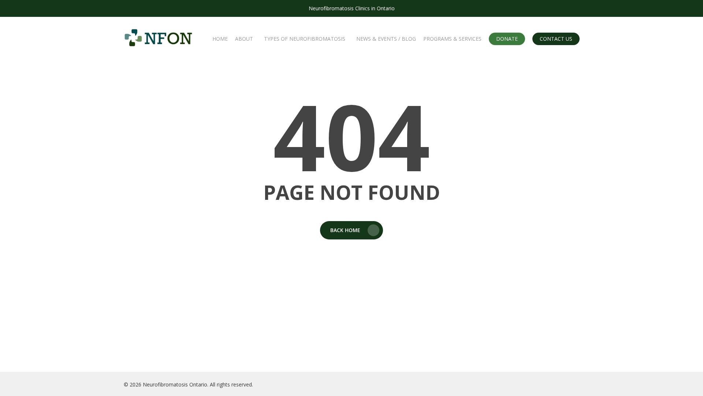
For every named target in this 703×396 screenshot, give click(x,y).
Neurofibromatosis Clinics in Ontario (352, 8)
